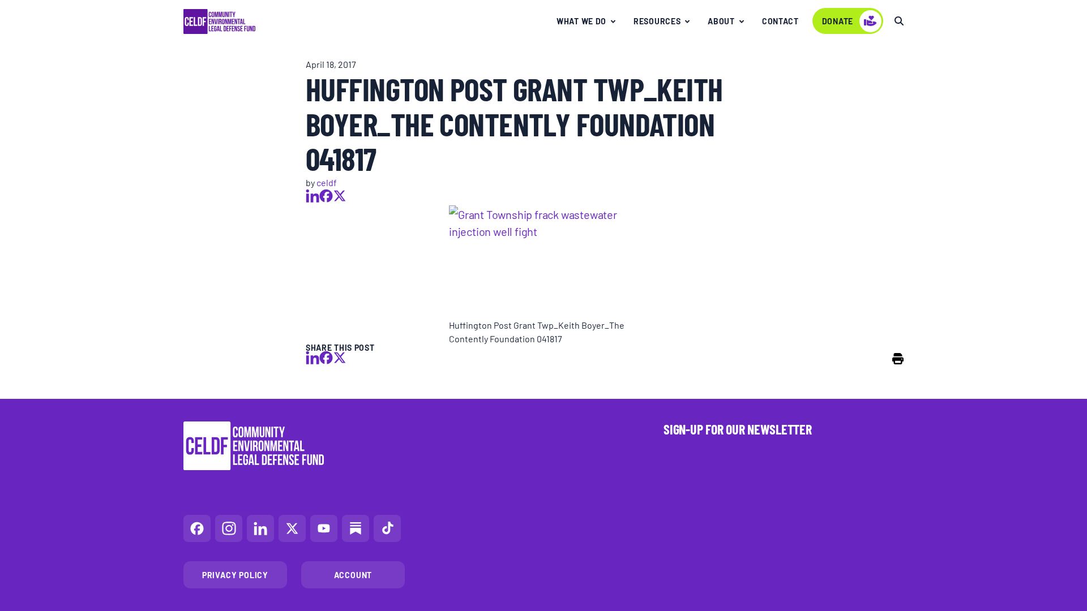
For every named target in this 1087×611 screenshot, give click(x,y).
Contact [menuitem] (780, 21)
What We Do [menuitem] (581, 21)
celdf (326, 182)
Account (353, 575)
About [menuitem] (721, 21)
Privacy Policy (235, 575)
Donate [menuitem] (837, 21)
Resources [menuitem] (657, 21)
